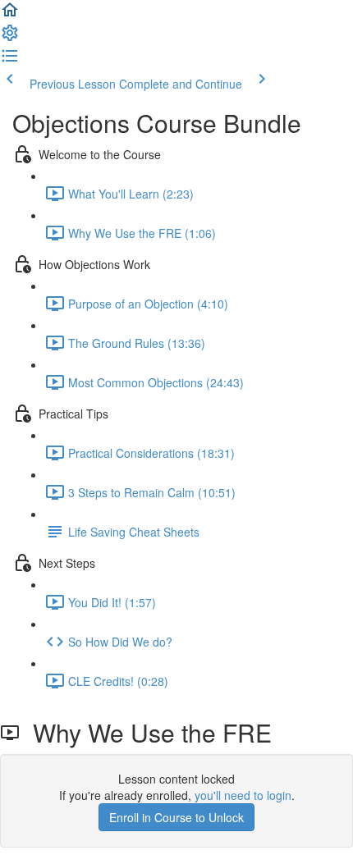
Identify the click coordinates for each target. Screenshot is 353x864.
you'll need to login (243, 795)
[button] (10, 15)
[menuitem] (10, 38)
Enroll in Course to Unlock (176, 817)
